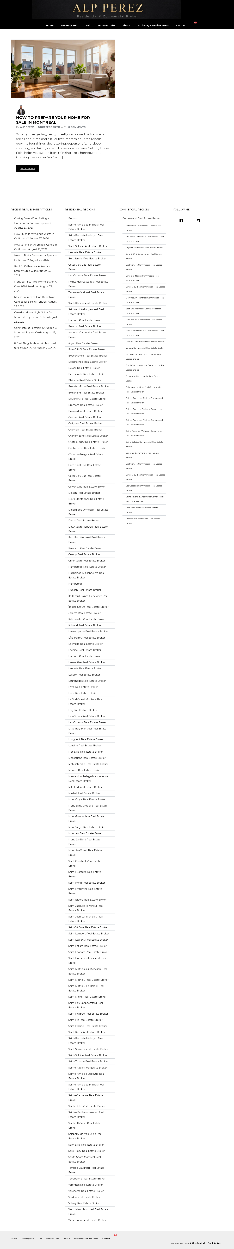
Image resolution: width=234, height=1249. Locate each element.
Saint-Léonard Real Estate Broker (88, 952)
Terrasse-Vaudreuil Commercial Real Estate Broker (143, 356)
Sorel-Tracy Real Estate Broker (86, 1150)
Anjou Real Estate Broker (83, 343)
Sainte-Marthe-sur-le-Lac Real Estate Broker (86, 1115)
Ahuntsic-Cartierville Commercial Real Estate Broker (145, 238)
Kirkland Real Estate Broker (84, 625)
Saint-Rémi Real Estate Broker (86, 1032)
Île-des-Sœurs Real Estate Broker (88, 606)
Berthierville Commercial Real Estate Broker (144, 267)
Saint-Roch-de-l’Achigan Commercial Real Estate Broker (144, 433)
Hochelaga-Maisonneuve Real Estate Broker (86, 575)
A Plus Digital (197, 1243)
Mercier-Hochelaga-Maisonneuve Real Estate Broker (88, 779)
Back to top (214, 1243)
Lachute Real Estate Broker (85, 320)
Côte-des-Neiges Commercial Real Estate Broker (142, 278)
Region (72, 218)
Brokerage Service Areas (153, 25)
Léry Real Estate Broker (82, 710)
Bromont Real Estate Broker (85, 405)
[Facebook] (182, 220)
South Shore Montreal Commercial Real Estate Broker (145, 367)
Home (49, 25)
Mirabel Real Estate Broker (84, 793)
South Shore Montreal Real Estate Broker (84, 1159)
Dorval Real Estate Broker (83, 520)
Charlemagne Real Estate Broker (88, 435)
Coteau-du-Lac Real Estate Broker (84, 267)
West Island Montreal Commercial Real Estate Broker (145, 332)
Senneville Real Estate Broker (86, 1144)
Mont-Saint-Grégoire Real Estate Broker (88, 808)
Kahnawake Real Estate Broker (87, 619)
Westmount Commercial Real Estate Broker (144, 322)
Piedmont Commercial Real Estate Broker (143, 520)
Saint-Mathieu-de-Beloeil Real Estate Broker (86, 988)
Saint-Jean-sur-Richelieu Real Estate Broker (85, 919)
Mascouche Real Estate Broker (87, 757)
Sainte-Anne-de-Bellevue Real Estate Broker (86, 1076)
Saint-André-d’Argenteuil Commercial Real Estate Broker (145, 499)
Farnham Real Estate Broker (85, 548)
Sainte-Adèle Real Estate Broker (87, 1067)
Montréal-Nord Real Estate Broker (84, 842)
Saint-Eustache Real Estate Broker (84, 874)
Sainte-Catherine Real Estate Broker (85, 1098)
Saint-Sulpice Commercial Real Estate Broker (144, 444)
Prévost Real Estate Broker (84, 326)
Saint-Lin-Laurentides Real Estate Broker (88, 960)
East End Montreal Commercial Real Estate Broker (144, 311)
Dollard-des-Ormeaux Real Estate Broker (88, 512)
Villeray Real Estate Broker (84, 1203)
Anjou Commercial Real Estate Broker (144, 247)
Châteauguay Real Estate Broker (88, 442)
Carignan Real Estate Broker (85, 423)
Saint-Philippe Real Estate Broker (88, 1013)
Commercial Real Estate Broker (141, 218)
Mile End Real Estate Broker (85, 787)
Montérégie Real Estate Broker (87, 827)
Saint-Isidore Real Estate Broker (87, 899)
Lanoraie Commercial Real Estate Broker (142, 455)
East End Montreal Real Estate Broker (86, 540)
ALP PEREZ (27, 127)
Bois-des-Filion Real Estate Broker (88, 386)
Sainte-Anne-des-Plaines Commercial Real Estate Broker (144, 400)
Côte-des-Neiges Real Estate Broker (85, 456)
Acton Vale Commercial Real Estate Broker (143, 228)
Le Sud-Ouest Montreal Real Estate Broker (85, 701)
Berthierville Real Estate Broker (87, 258)
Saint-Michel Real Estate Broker (87, 996)
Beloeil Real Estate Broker (84, 368)
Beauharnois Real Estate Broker (87, 361)
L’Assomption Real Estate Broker (88, 631)
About (126, 25)
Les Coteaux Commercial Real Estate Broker (144, 488)
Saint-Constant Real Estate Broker (84, 863)
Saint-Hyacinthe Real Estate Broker (85, 891)
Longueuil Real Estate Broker (86, 739)
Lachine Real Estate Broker (84, 650)
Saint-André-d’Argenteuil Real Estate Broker (86, 312)
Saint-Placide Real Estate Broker (87, 303)
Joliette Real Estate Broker (84, 613)
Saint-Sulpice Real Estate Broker (87, 246)
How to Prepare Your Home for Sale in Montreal (53, 120)
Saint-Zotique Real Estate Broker (88, 1061)
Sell (88, 25)
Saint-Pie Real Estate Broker (85, 1019)
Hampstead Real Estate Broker (87, 566)
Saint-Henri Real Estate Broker (86, 882)
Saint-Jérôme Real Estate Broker (88, 927)
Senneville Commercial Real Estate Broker (143, 378)
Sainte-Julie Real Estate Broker (86, 1106)
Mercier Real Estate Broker (84, 770)
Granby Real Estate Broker (84, 554)
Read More (28, 168)
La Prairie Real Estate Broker (85, 643)
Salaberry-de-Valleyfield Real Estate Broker (85, 1136)
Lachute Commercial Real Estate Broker (142, 510)
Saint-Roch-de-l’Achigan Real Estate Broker (85, 238)
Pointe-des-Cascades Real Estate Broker (88, 284)
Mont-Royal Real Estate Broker (87, 799)
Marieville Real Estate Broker (85, 751)
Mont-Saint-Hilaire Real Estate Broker (86, 819)
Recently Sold (69, 25)
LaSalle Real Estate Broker (84, 674)
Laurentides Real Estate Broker (87, 680)
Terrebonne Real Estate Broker (86, 1178)
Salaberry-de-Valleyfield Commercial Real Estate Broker (144, 389)
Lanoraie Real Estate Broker (85, 252)
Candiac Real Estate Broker (84, 417)
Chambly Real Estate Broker (85, 429)
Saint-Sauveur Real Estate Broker (88, 1049)
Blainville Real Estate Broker (85, 380)
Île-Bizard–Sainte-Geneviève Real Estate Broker (88, 598)
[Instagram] (199, 220)
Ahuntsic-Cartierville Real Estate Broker (87, 335)
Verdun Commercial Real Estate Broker (145, 348)
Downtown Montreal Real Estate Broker (88, 529)
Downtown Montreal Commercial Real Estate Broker (145, 300)
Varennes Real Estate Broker (85, 1184)
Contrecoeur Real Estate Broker (87, 448)
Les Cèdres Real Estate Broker (86, 716)
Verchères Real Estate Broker (86, 1190)
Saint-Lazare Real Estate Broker (87, 945)
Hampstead (75, 583)
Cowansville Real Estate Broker (87, 486)
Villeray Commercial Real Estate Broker (145, 341)
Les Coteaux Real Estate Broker (87, 275)
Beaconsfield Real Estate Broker (87, 355)
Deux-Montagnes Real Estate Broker (86, 501)
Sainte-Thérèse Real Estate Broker (84, 1125)
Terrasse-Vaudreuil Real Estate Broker (86, 295)
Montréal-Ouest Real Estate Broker (85, 853)
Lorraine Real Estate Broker (84, 745)
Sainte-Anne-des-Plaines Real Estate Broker (86, 227)
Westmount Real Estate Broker (87, 1220)
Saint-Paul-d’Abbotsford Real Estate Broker (85, 1005)
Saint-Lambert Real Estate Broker (88, 933)
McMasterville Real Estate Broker (88, 764)
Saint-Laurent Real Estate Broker (88, 939)
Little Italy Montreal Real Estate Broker (87, 731)
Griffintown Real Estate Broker (86, 560)
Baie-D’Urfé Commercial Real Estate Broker (144, 256)
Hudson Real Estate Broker (84, 589)
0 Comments (77, 127)
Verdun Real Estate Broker (84, 1197)
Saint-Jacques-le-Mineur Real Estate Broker (85, 908)
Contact (181, 25)
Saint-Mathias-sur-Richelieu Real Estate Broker (87, 971)
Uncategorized (49, 127)
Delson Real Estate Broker (84, 492)
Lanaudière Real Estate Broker (86, 662)
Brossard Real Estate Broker (85, 411)
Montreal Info (106, 25)
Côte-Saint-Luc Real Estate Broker (84, 467)
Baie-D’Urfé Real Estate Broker (87, 349)
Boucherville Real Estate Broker (87, 398)
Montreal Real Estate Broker (85, 833)
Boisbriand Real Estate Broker (86, 392)
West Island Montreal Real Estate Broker (88, 1212)
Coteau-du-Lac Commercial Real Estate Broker (145, 289)
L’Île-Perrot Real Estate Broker (86, 637)
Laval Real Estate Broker (83, 687)
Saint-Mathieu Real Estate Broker (88, 979)
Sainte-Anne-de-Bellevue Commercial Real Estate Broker (144, 411)
